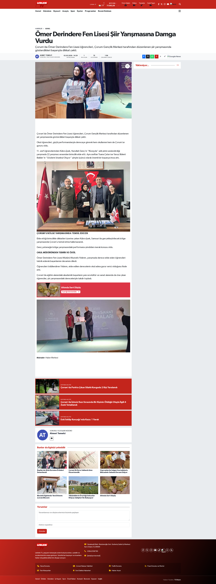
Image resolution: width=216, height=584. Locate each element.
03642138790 (92, 551)
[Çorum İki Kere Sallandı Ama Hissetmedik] (83, 460)
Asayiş (65, 11)
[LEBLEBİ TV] (41, 4)
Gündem (47, 11)
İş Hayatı (58, 579)
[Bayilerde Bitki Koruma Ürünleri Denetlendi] (52, 460)
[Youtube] (155, 550)
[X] (147, 550)
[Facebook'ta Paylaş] (143, 56)
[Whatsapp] (167, 550)
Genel (38, 11)
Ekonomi (87, 579)
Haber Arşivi (116, 570)
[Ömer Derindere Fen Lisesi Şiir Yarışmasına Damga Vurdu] (83, 90)
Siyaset (56, 11)
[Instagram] (151, 550)
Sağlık (100, 579)
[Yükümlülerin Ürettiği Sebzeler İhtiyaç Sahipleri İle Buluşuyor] (83, 485)
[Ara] (180, 4)
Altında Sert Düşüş (108, 496)
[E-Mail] (52, 438)
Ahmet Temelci (57, 433)
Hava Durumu (45, 566)
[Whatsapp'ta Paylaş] (152, 56)
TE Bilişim (177, 580)
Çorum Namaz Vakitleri (84, 566)
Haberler (38, 28)
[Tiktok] (159, 550)
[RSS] (171, 550)
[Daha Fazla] (156, 56)
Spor (73, 11)
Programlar (90, 11)
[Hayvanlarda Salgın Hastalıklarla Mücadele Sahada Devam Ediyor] (115, 460)
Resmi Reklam (104, 11)
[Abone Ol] (174, 56)
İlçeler (80, 11)
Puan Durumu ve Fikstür (155, 566)
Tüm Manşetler (45, 570)
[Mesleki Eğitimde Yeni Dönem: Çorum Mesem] (52, 485)
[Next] (163, 550)
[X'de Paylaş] (148, 56)
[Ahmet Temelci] (42, 435)
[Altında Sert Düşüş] (115, 485)
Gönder (42, 531)
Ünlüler (43, 579)
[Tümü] (178, 65)
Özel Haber (71, 579)
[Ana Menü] (180, 11)
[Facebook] (143, 550)
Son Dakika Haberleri (83, 570)
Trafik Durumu (117, 566)
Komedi (80, 579)
